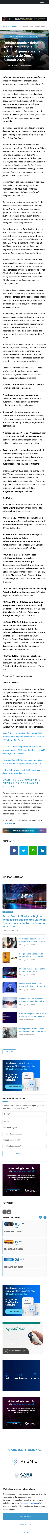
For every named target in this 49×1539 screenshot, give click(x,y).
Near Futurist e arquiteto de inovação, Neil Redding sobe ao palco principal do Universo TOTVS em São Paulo (23, 736)
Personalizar (25, 1524)
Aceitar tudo (25, 1516)
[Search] (5, 1212)
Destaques (9, 36)
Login (42, 2)
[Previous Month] (40, 1217)
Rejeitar (25, 1533)
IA (27, 36)
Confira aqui (8, 823)
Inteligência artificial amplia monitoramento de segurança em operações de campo (32, 1031)
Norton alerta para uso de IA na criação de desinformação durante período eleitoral (32, 986)
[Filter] (9, 1212)
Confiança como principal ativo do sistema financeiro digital (31, 1001)
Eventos (19, 36)
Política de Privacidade (29, 1503)
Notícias (33, 36)
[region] (24, 1512)
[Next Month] (44, 1217)
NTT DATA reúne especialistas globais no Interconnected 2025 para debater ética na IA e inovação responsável (24, 750)
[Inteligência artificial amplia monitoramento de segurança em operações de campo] (10, 1032)
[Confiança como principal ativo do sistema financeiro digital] (10, 1002)
